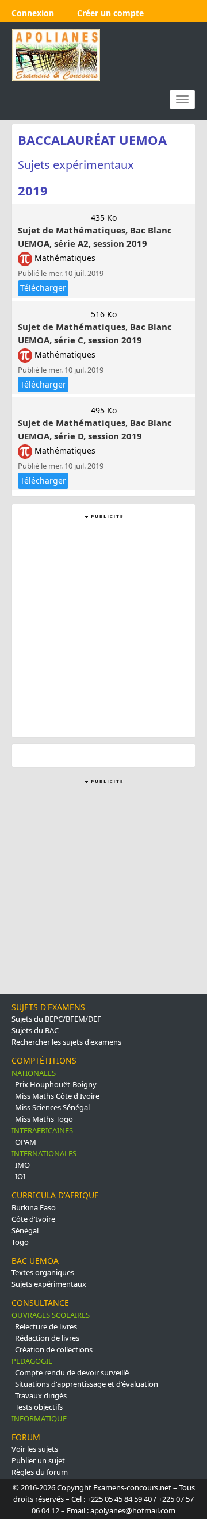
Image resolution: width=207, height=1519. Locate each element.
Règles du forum (40, 1472)
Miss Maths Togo (44, 1119)
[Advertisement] (103, 624)
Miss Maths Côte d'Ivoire (57, 1096)
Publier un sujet (38, 1460)
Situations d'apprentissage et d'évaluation (86, 1384)
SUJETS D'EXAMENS (48, 1007)
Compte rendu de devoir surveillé (72, 1372)
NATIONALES (34, 1073)
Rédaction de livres (47, 1338)
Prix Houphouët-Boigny (56, 1084)
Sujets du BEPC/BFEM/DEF (56, 1019)
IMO (22, 1165)
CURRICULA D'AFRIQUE (55, 1195)
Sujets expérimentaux (49, 1284)
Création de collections (54, 1349)
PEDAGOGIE (32, 1361)
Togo (20, 1242)
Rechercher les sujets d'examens (66, 1042)
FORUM (26, 1437)
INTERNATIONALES (44, 1153)
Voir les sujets (35, 1449)
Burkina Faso (34, 1207)
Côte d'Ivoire (33, 1219)
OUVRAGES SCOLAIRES (51, 1315)
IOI (20, 1176)
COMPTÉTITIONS (44, 1060)
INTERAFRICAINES (42, 1130)
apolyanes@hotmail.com (132, 1510)
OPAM (25, 1142)
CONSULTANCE (40, 1302)
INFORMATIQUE (39, 1418)
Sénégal (25, 1230)
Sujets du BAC (35, 1030)
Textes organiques (43, 1272)
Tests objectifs (39, 1407)
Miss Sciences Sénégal (52, 1107)
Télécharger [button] (43, 287)
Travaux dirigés (41, 1395)
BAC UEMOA (35, 1260)
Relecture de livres (46, 1326)
